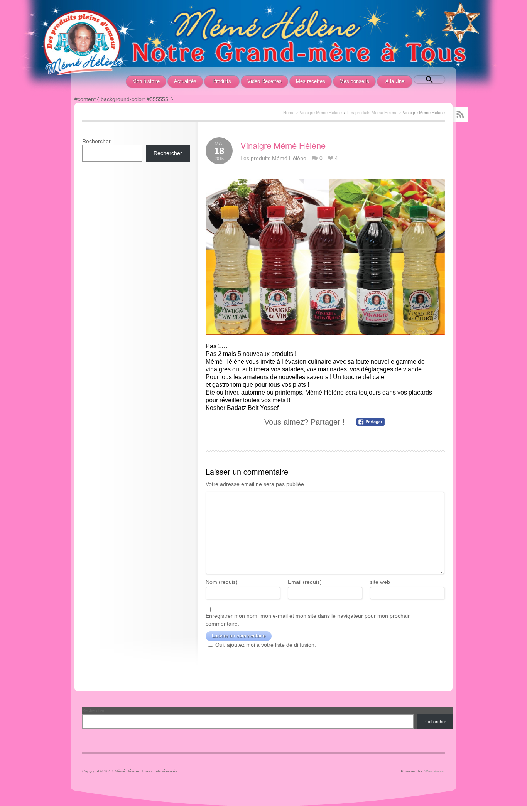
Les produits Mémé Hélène (372, 112)
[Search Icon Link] (429, 79)
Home (288, 112)
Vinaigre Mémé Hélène (321, 112)
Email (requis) (305, 582)
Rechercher (96, 141)
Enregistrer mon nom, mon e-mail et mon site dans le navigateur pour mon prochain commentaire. (308, 620)
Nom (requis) (222, 582)
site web (380, 582)
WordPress (434, 771)
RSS (460, 114)
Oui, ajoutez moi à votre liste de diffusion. (265, 645)
